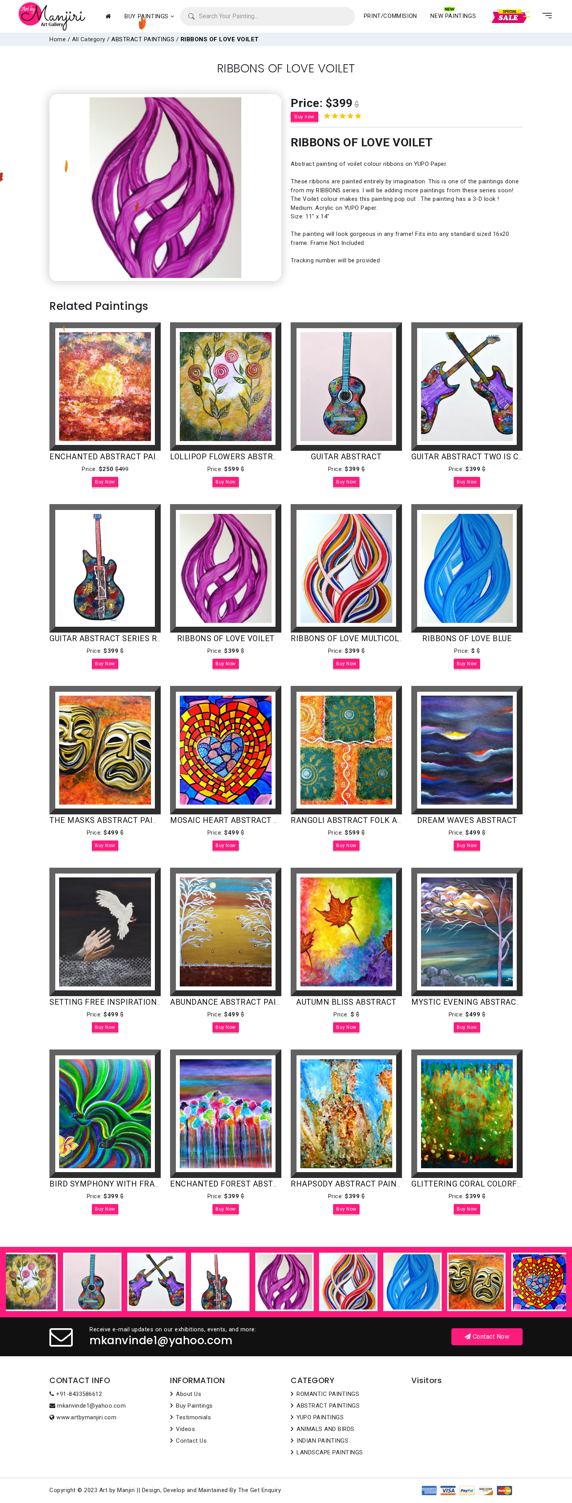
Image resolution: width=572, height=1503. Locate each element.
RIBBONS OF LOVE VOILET (226, 638)
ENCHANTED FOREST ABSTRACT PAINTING (251, 1183)
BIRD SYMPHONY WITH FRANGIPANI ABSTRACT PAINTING (159, 1183)
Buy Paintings (194, 1405)
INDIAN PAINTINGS (322, 1440)
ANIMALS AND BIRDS (325, 1429)
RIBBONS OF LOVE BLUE (467, 638)
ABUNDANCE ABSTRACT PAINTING (235, 1002)
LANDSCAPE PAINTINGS (330, 1452)
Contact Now (490, 1336)
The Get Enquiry (259, 1490)
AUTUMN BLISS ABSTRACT (346, 1002)
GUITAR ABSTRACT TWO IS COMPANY (481, 456)
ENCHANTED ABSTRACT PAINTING (115, 456)
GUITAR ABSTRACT (346, 456)
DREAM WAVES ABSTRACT (467, 820)
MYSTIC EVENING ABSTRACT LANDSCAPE (490, 1002)
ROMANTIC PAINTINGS (328, 1394)
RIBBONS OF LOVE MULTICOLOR (350, 638)
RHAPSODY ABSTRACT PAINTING (353, 1183)
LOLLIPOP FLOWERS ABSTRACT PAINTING (249, 456)
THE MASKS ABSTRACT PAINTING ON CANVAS (137, 820)
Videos (185, 1429)
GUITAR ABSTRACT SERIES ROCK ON (117, 638)
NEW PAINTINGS (453, 15)
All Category (88, 39)
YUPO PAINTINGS (320, 1417)
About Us (188, 1394)
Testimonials (193, 1417)
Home (57, 39)
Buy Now (105, 482)
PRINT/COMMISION (390, 15)
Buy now (304, 117)
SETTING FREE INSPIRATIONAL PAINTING (127, 1002)
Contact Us (191, 1440)
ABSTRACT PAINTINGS (328, 1405)
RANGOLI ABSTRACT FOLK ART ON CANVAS (372, 820)
